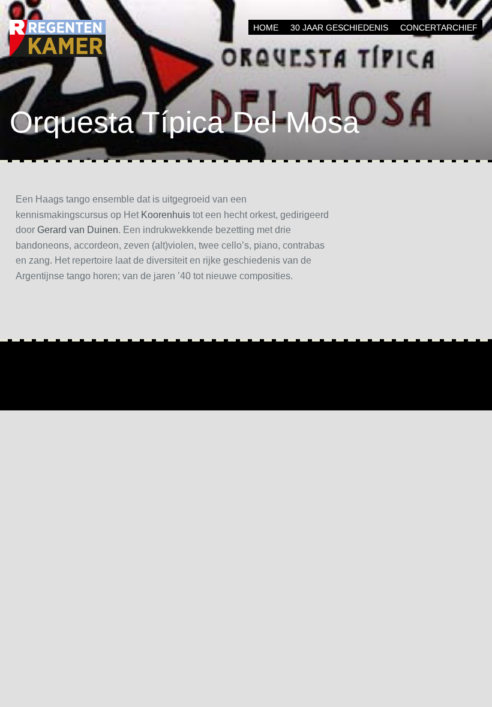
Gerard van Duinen (77, 230)
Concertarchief (439, 27)
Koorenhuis (165, 215)
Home (265, 27)
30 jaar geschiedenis (339, 27)
